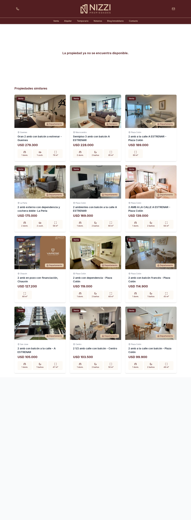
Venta (56, 21)
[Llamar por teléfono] (18, 9)
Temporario (82, 21)
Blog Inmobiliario (115, 21)
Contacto (133, 21)
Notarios (98, 21)
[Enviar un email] (173, 9)
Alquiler (68, 21)
